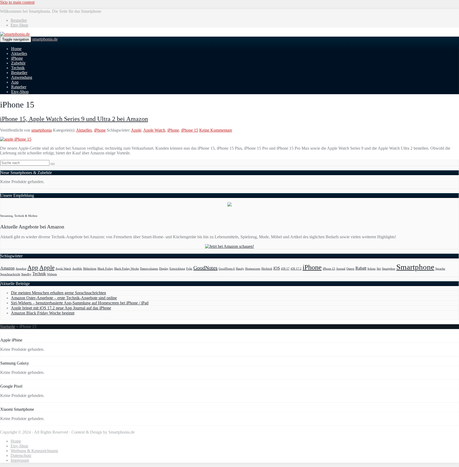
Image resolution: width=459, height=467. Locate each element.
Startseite (7, 326)
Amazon (7, 268)
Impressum (20, 460)
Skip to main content (17, 2)
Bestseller (19, 20)
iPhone (17, 58)
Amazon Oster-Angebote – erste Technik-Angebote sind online (64, 298)
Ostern (350, 268)
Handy (240, 268)
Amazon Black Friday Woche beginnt (42, 313)
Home (16, 48)
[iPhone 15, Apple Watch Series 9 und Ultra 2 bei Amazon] (15, 139)
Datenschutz (21, 455)
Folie (189, 268)
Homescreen (252, 268)
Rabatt (360, 268)
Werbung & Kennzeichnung (34, 450)
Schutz (371, 268)
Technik (18, 68)
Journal (340, 268)
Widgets (52, 274)
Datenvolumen (149, 268)
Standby (26, 274)
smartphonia (41, 130)
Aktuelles (19, 53)
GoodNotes (205, 268)
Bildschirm (89, 268)
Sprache (440, 268)
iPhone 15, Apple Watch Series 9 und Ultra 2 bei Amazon (74, 118)
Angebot (21, 268)
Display (163, 268)
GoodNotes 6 (227, 268)
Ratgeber (18, 87)
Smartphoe (388, 268)
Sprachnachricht (10, 274)
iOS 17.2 (296, 268)
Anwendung (21, 77)
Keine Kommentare (215, 130)
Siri (379, 268)
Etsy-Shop (19, 25)
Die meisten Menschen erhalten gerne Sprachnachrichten (58, 293)
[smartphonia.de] (15, 34)
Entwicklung (177, 268)
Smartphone (415, 267)
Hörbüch (266, 268)
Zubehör (18, 63)
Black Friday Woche (126, 268)
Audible (77, 268)
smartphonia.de (45, 39)
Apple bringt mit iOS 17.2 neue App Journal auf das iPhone (61, 308)
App (15, 82)
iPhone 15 (189, 130)
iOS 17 (285, 268)
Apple (136, 130)
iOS (276, 268)
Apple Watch (154, 130)
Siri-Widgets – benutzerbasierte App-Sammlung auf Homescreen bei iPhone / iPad (79, 303)
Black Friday (105, 268)
